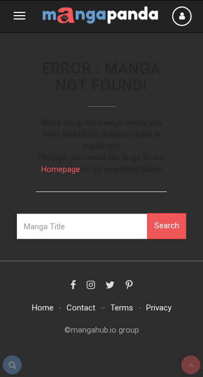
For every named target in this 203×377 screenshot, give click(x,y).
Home (43, 308)
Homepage (60, 169)
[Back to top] (190, 364)
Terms (121, 308)
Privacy (159, 308)
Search (166, 225)
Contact (81, 308)
